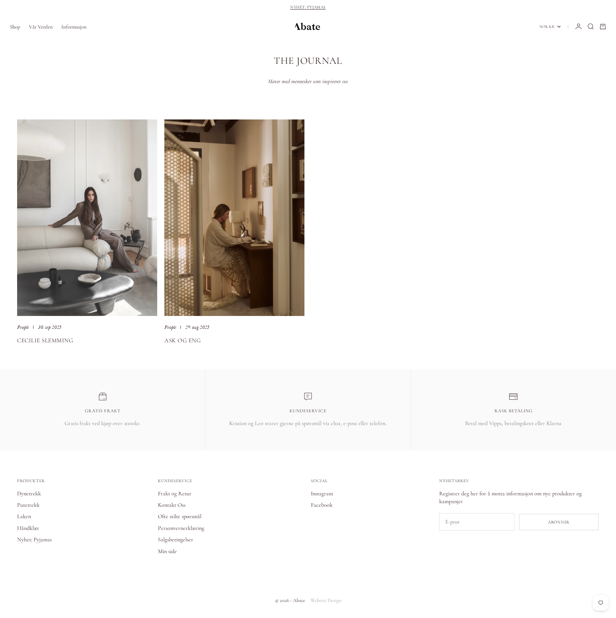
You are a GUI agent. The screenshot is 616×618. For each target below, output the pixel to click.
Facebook (322, 505)
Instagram (322, 493)
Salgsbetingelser (175, 539)
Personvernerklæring (181, 528)
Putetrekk (28, 505)
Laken (24, 516)
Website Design (325, 600)
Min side (167, 551)
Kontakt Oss (171, 505)
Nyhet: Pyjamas (307, 7)
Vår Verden (41, 26)
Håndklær (28, 528)
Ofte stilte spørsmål (179, 516)
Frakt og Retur (174, 493)
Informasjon (74, 26)
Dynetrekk (29, 493)
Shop (15, 26)
